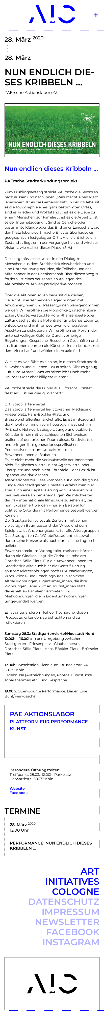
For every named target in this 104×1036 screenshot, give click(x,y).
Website (17, 788)
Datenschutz (63, 901)
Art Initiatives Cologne (72, 881)
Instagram (70, 942)
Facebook (19, 792)
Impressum (70, 911)
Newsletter (67, 921)
